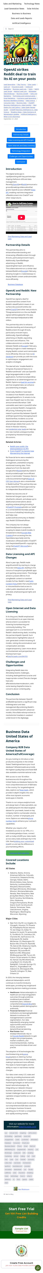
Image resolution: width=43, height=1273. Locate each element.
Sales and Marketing (12, 3)
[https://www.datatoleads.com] (21, 1250)
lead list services (27, 382)
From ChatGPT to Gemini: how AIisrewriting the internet (22, 452)
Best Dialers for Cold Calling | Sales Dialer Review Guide (20, 107)
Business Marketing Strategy (14, 101)
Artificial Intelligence (21, 23)
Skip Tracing (21, 84)
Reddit (24, 184)
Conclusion (21, 162)
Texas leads (23, 790)
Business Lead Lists (20, 89)
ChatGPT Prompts (14, 507)
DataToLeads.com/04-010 (17, 656)
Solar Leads (32, 84)
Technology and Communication (24, 96)
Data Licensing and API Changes (21, 140)
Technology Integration (21, 151)
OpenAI (16, 184)
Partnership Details (21, 135)
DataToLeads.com (27, 1126)
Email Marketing (9, 98)
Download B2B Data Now (19, 853)
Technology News (32, 3)
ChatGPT (14, 309)
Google (24, 271)
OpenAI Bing (27, 1004)
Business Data (22, 103)
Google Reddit (18, 1036)
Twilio (30, 89)
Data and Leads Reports (21, 18)
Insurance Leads (17, 87)
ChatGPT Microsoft (20, 546)
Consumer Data (9, 103)
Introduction (21, 129)
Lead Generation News (14, 8)
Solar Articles (33, 8)
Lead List (7, 87)
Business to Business (21, 13)
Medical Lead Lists (20, 91)
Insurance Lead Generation (26, 98)
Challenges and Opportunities (21, 156)
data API (20, 568)
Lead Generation (9, 84)
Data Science (30, 101)
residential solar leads (17, 429)
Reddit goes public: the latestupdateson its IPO (19, 447)
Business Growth (22, 94)
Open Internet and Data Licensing (21, 145)
